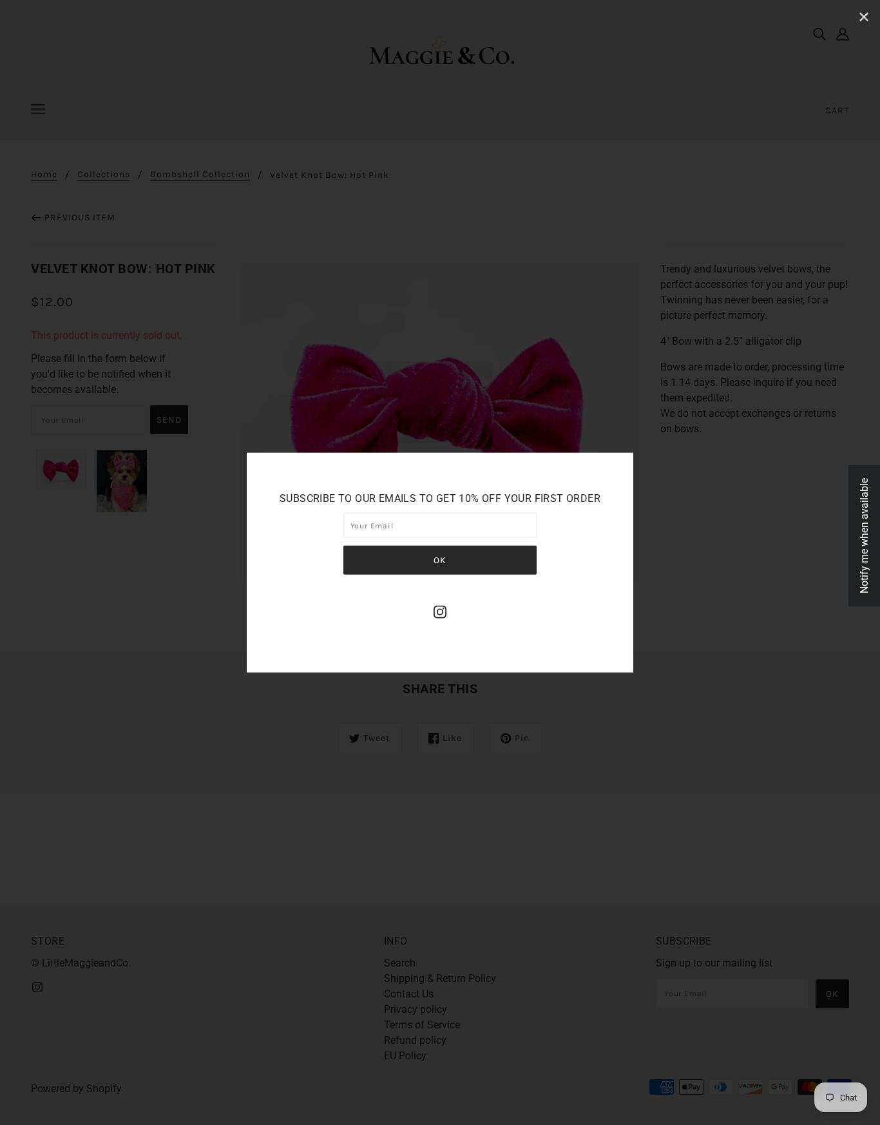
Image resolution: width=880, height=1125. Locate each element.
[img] (440, 611)
